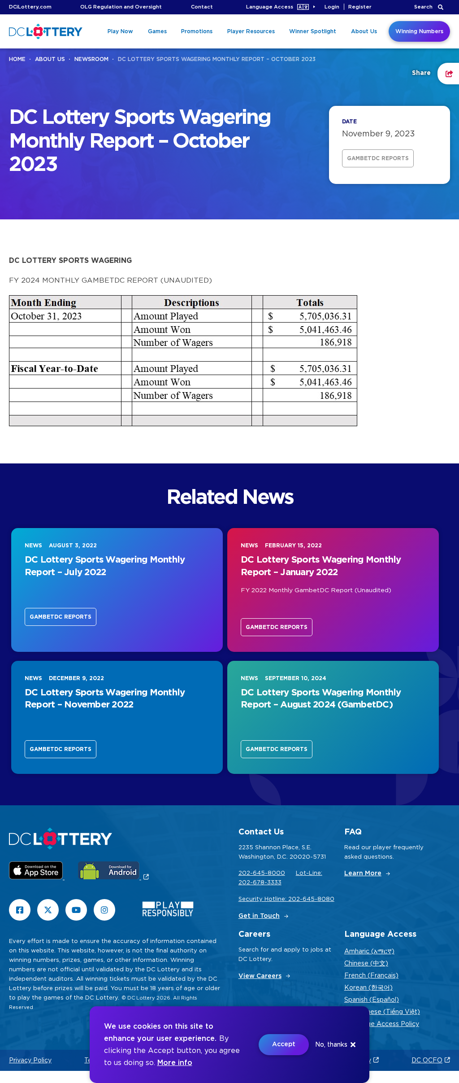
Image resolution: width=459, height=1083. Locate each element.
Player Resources (251, 31)
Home (17, 59)
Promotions (196, 31)
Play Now (120, 31)
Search (423, 6)
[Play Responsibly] (168, 911)
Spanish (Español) (371, 1000)
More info (174, 1062)
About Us (364, 31)
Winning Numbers (419, 31)
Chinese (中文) (366, 964)
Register (360, 6)
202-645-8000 (261, 873)
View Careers (259, 976)
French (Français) (371, 976)
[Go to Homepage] (45, 31)
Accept (283, 1044)
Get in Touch (259, 916)
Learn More (362, 873)
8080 (325, 899)
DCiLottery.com (30, 6)
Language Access (269, 6)
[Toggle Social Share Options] (448, 73)
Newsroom (91, 59)
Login (332, 6)
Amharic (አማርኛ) (369, 951)
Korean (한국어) (368, 988)
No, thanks (331, 1045)
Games (157, 31)
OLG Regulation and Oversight (121, 6)
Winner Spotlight (312, 31)
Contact (202, 6)
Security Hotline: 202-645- (277, 899)
